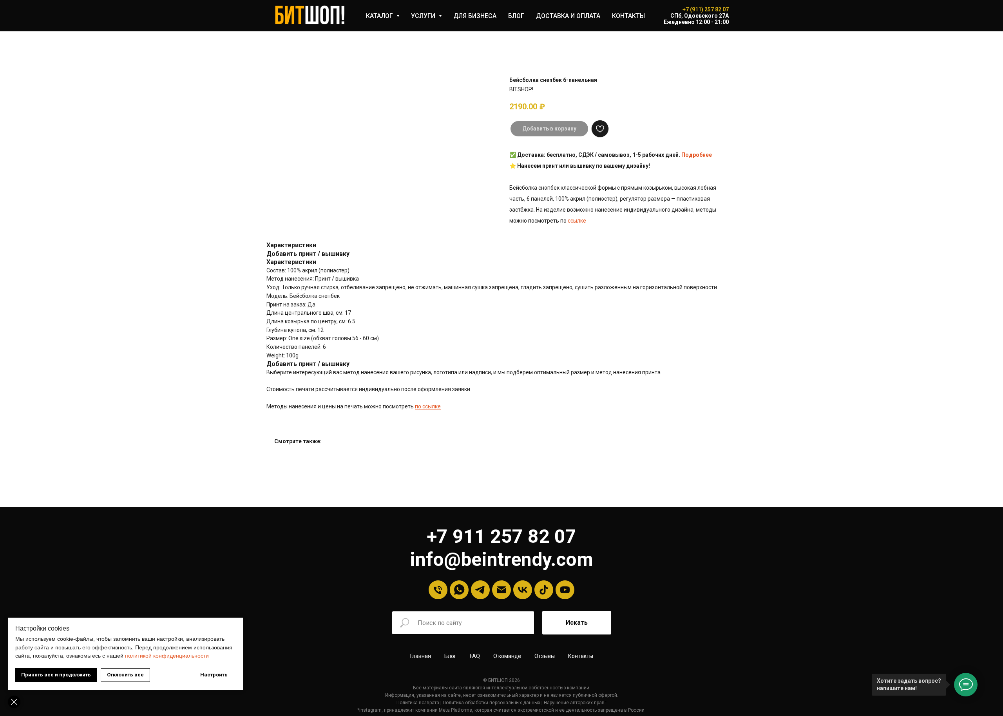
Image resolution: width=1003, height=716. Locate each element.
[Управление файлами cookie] (14, 702)
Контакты (580, 656)
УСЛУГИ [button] (424, 16)
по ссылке (428, 406)
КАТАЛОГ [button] (380, 16)
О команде (507, 656)
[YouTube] (565, 589)
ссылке (577, 221)
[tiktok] (543, 589)
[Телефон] (438, 589)
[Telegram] (480, 589)
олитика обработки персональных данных (493, 702)
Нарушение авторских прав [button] (574, 702)
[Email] (501, 589)
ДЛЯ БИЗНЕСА (474, 16)
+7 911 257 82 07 (501, 536)
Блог (450, 656)
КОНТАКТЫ (628, 16)
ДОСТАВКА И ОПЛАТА (568, 16)
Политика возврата (417, 702)
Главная (420, 656)
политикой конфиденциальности (167, 656)
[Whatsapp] (459, 589)
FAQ (475, 656)
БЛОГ (516, 16)
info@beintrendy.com (501, 559)
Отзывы (544, 656)
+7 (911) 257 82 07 (706, 9)
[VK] (522, 589)
